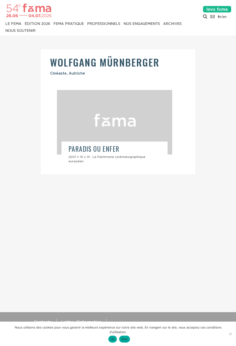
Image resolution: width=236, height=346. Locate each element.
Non (124, 339)
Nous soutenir (20, 31)
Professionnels (103, 24)
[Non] (230, 333)
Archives (172, 24)
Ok (113, 339)
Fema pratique (68, 24)
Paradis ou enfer (93, 149)
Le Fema (13, 24)
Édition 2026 (37, 24)
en (224, 17)
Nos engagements (142, 24)
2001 (72, 157)
